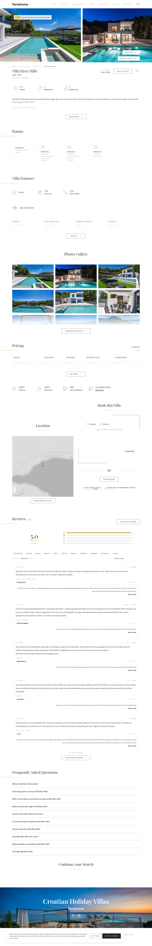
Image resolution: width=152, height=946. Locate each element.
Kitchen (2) (94, 553)
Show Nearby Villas (43, 501)
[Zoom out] (14, 489)
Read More (74, 117)
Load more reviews (74, 758)
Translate (133, 582)
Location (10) (18, 553)
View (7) (55, 553)
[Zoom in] (14, 487)
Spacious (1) (105, 553)
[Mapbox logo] (16, 495)
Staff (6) (64, 553)
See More (74, 374)
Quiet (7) (47, 553)
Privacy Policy (128, 934)
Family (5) (74, 553)
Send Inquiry (109, 479)
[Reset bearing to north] (14, 492)
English (126, 4)
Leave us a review (128, 522)
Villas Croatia (24, 66)
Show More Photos (74, 331)
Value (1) (115, 553)
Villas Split (36, 66)
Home (14, 66)
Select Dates (123, 71)
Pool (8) (38, 553)
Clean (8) (29, 553)
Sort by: (15, 558)
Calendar (135, 347)
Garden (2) (83, 553)
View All (74, 236)
